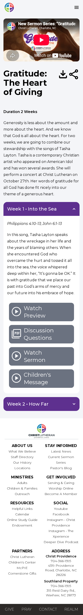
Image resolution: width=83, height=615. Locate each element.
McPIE (22, 568)
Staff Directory (22, 457)
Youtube (61, 509)
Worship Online (61, 488)
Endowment (22, 525)
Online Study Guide (22, 520)
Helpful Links (22, 509)
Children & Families (22, 488)
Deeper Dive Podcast (61, 542)
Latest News (61, 451)
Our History (22, 462)
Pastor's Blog (61, 468)
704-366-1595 (61, 561)
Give (9, 609)
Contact (48, 609)
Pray (26, 609)
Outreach (22, 494)
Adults (22, 483)
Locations (22, 468)
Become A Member (60, 494)
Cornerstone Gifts (22, 573)
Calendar (22, 514)
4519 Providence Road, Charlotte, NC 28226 (61, 570)
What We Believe (22, 451)
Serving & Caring (61, 483)
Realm (71, 609)
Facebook (61, 514)
